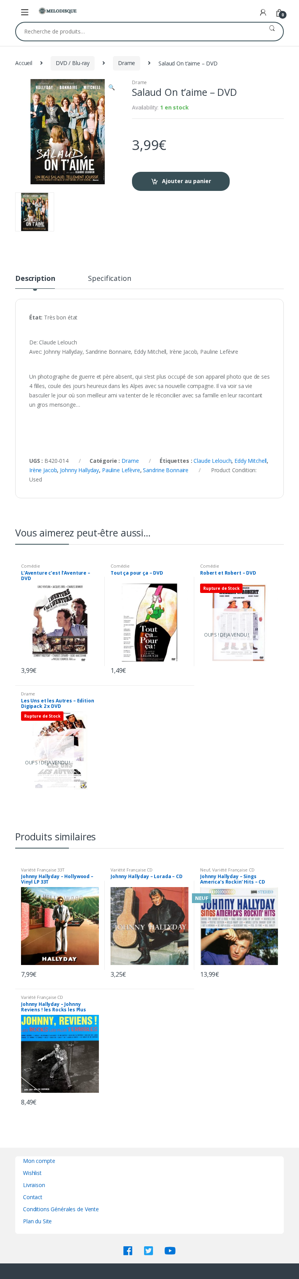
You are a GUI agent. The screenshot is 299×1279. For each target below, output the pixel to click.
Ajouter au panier (186, 181)
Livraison (34, 1185)
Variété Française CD (132, 870)
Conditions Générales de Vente (61, 1209)
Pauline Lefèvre (121, 470)
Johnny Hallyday (79, 470)
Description (35, 279)
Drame (126, 63)
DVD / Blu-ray (73, 63)
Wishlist (32, 1173)
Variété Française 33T (43, 870)
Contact (32, 1197)
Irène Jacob (43, 470)
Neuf (205, 870)
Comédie (30, 566)
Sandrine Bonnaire (165, 470)
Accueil (23, 63)
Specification (109, 279)
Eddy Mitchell (250, 460)
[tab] (35, 282)
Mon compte (39, 1160)
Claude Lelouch (212, 460)
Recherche (272, 32)
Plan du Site (37, 1221)
